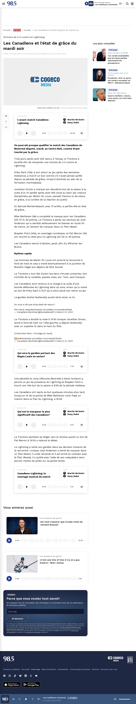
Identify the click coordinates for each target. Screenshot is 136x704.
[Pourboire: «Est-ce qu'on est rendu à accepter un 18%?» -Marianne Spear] (99, 75)
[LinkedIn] (26, 676)
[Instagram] (10, 676)
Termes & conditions (11, 669)
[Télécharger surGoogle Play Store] (31, 685)
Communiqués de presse (80, 669)
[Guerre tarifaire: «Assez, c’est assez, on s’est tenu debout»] (99, 94)
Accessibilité (63, 669)
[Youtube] (36, 676)
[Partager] (81, 133)
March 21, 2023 (65, 312)
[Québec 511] (130, 662)
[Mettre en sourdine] (115, 699)
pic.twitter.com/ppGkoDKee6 (57, 309)
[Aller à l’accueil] (11, 5)
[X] (31, 676)
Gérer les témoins (49, 669)
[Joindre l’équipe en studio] (120, 4)
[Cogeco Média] (115, 660)
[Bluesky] (20, 676)
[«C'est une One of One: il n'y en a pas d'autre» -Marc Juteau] (22, 564)
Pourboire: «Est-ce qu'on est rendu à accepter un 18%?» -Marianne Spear (119, 80)
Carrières (95, 669)
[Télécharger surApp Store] (11, 685)
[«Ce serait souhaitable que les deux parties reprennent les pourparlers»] (99, 54)
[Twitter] (6, 121)
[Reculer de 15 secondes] (19, 133)
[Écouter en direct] (86, 3)
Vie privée (25, 669)
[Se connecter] (132, 3)
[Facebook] (6, 116)
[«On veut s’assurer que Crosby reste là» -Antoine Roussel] (22, 525)
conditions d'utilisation (33, 632)
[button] (13, 699)
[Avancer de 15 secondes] (33, 133)
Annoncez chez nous (109, 669)
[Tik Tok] (15, 676)
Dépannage (35, 669)
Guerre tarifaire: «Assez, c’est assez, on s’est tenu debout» (120, 98)
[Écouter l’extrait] (27, 133)
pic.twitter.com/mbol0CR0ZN (47, 338)
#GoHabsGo (36, 309)
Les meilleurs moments (106, 4)
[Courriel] (6, 127)
